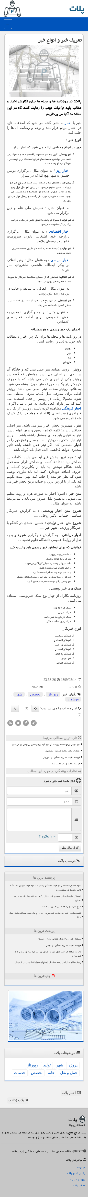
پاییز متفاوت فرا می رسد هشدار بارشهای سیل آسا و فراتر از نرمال (48, 962)
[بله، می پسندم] (35, 708)
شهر (19, 694)
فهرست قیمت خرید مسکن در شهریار (61, 757)
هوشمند (73, 699)
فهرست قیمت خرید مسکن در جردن (63, 945)
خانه (51, 1073)
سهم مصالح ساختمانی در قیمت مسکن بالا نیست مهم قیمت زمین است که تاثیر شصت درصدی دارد (45, 887)
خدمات (19, 1073)
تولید (47, 1065)
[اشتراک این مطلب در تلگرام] (33, 722)
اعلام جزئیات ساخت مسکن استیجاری (62, 750)
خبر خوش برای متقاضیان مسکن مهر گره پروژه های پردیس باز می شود (45, 744)
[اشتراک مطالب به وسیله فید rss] (10, 722)
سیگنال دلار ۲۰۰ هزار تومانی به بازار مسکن (59, 938)
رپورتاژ (53, 694)
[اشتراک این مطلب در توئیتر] (18, 722)
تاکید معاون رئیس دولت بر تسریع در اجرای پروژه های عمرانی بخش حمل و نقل (45, 915)
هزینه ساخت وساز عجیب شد (66, 763)
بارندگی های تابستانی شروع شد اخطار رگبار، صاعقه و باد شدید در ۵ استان (47, 898)
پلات (76, 8)
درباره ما (80, 1167)
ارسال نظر (68, 847)
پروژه (72, 1065)
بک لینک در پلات (76, 1173)
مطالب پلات (79, 1185)
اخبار (68, 123)
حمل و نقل (68, 1073)
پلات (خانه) (17, 1100)
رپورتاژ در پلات (77, 1179)
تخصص (35, 694)
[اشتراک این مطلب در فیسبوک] (25, 722)
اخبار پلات (69, 1093)
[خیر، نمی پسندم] (15, 708)
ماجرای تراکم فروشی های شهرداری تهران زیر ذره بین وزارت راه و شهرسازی (48, 953)
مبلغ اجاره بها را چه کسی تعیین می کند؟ (62, 906)
